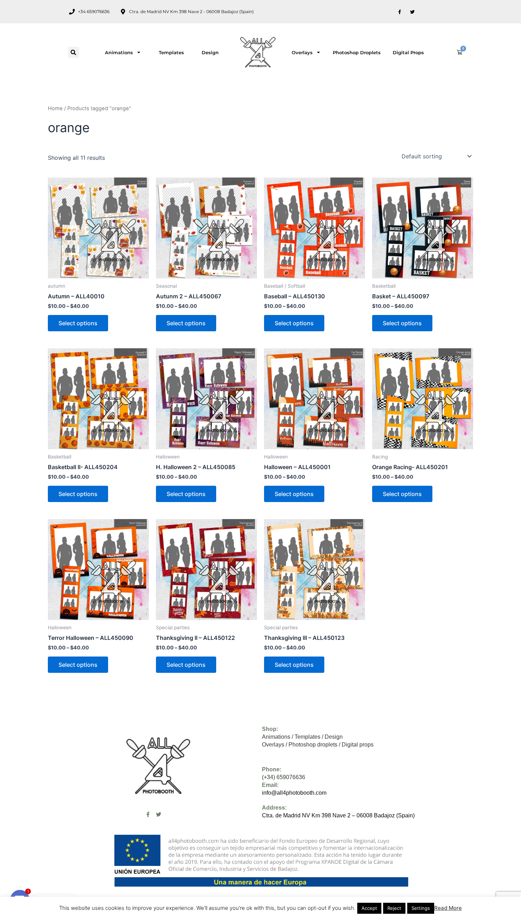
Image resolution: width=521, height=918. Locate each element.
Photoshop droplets (357, 52)
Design (210, 52)
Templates (171, 52)
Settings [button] (420, 908)
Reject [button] (394, 908)
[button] (73, 52)
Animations (119, 52)
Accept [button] (369, 908)
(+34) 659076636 (283, 777)
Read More (448, 908)
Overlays (302, 52)
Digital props (408, 52)
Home (55, 108)
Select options (77, 323)
